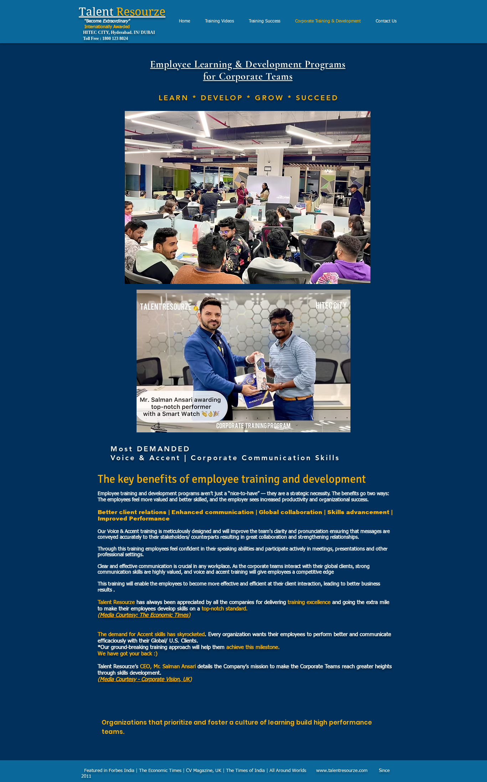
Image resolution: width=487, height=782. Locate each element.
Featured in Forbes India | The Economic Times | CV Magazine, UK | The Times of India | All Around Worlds (199, 770)
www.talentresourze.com (342, 770)
